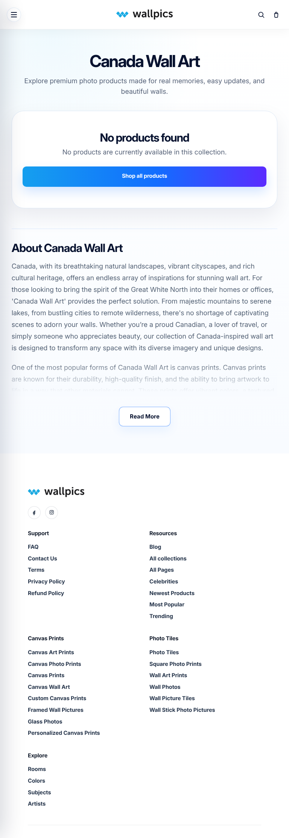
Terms (36, 570)
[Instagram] (51, 512)
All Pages (161, 570)
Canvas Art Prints (51, 652)
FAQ (33, 547)
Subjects (39, 792)
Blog (155, 547)
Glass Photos (45, 722)
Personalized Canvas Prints (64, 733)
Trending (161, 616)
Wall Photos (165, 687)
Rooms (37, 769)
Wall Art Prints (168, 675)
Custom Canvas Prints (57, 698)
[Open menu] (14, 15)
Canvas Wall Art (49, 687)
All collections (168, 559)
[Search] (261, 15)
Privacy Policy (46, 582)
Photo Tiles (164, 652)
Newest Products (172, 593)
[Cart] (276, 15)
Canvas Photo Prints (54, 664)
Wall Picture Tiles (172, 698)
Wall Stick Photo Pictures (182, 710)
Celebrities (163, 582)
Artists (37, 804)
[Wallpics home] (144, 14)
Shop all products (144, 176)
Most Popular (166, 604)
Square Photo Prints (175, 664)
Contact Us (42, 559)
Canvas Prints (46, 675)
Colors (36, 781)
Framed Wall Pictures (56, 710)
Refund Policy (46, 593)
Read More (145, 416)
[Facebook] (34, 512)
